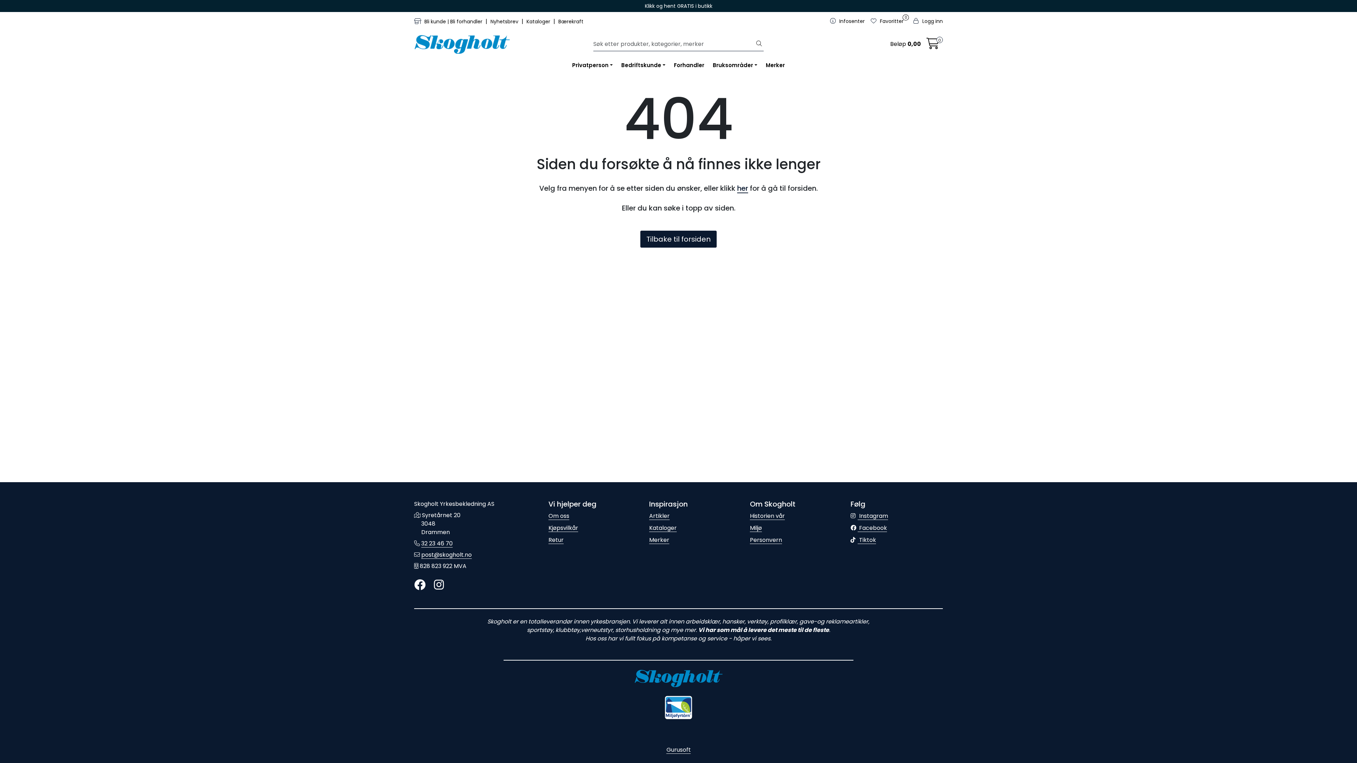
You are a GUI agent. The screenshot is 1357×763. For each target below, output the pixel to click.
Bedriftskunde (641, 65)
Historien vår (767, 516)
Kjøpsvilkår (563, 528)
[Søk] (759, 44)
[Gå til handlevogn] (933, 46)
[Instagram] (439, 585)
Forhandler (689, 65)
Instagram (873, 516)
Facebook (872, 528)
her (742, 188)
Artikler (659, 516)
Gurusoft (678, 750)
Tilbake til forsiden (678, 239)
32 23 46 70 (437, 543)
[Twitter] (419, 585)
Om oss (558, 516)
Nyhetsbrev (505, 21)
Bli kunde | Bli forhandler (453, 21)
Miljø (756, 528)
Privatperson (590, 65)
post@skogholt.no (446, 555)
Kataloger (539, 21)
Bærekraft (570, 21)
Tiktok (867, 540)
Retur (556, 540)
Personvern (766, 540)
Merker (775, 65)
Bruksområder (733, 65)
